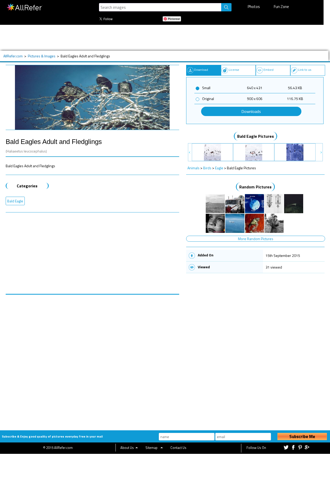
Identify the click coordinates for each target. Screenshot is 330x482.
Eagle (219, 168)
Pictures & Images (41, 56)
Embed (268, 69)
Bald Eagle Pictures (255, 136)
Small (206, 87)
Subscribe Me (302, 436)
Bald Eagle (15, 201)
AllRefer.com (13, 56)
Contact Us (178, 447)
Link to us (304, 69)
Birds (207, 168)
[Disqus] (92, 359)
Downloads (251, 111)
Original (208, 98)
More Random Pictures (255, 238)
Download (201, 69)
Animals (193, 168)
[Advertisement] (161, 37)
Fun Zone (281, 7)
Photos (254, 7)
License (234, 69)
